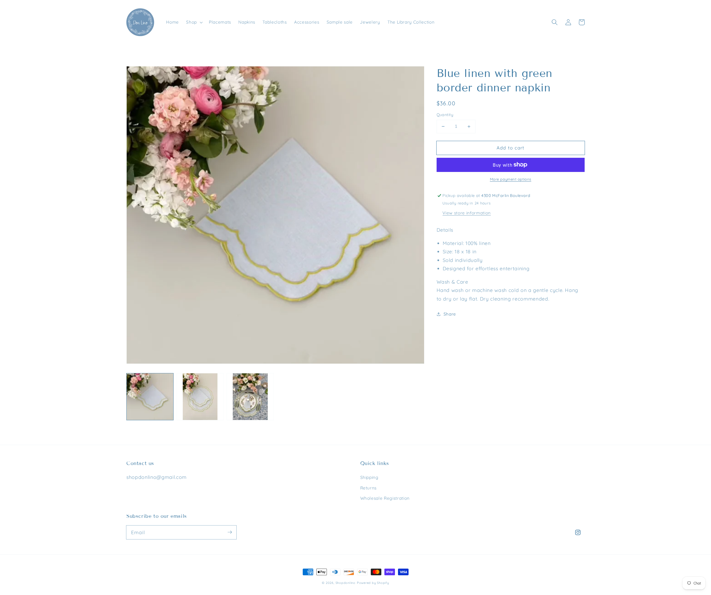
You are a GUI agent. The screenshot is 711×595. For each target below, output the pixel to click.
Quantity (445, 114)
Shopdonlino (346, 583)
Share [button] (450, 314)
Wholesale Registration (385, 498)
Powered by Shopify (373, 583)
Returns (368, 488)
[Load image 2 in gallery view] (200, 396)
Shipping (369, 477)
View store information (466, 213)
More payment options (510, 179)
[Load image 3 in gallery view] (250, 396)
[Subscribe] (229, 532)
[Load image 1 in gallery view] (150, 396)
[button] (193, 22)
